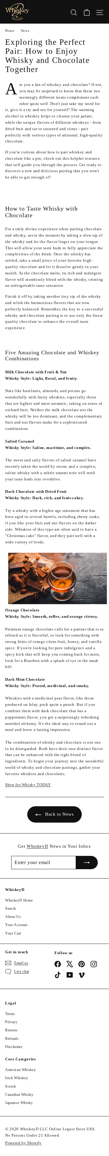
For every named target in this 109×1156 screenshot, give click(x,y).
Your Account (16, 925)
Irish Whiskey (16, 1078)
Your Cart (13, 933)
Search (10, 908)
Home (10, 30)
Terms (10, 1014)
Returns (11, 1030)
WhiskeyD (37, 846)
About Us (13, 917)
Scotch (10, 1086)
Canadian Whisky (19, 1094)
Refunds (12, 1038)
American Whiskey (20, 1070)
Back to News (59, 814)
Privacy (11, 1022)
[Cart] (87, 11)
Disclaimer (14, 1047)
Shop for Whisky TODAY (28, 784)
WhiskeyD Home (19, 900)
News (25, 30)
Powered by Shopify (23, 1143)
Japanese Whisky (19, 1103)
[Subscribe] (87, 862)
